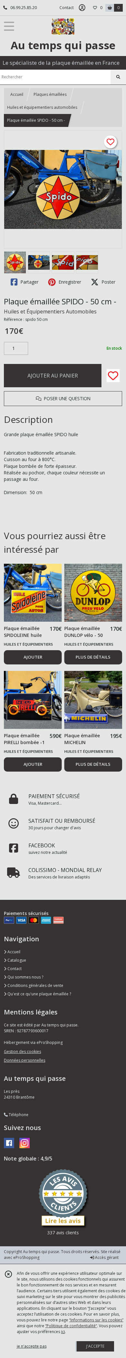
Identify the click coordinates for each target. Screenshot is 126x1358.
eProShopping (26, 1257)
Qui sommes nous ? (24, 977)
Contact (66, 7)
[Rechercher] (118, 77)
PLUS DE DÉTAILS (93, 657)
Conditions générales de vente (34, 985)
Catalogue (16, 960)
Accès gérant (106, 1257)
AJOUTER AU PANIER (52, 375)
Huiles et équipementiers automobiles (42, 107)
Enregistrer (69, 282)
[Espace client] (82, 8)
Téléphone (18, 1114)
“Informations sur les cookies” (96, 1320)
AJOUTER (33, 657)
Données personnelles (24, 1060)
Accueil (16, 94)
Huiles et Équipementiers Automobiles (50, 311)
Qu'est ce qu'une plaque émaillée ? (38, 994)
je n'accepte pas (32, 1346)
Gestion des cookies (22, 1051)
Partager (28, 282)
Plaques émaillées (50, 94)
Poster (107, 282)
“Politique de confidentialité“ (71, 1326)
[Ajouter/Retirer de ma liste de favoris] (113, 375)
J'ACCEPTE (95, 1346)
